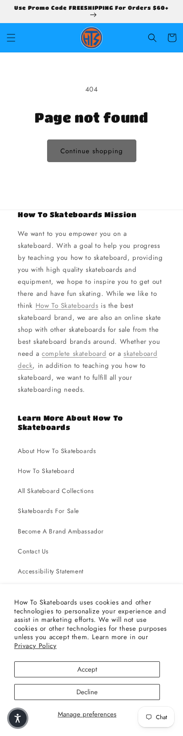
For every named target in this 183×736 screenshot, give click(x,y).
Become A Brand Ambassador (61, 531)
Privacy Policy (35, 646)
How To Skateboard (46, 470)
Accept (87, 669)
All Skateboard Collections (56, 490)
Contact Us (33, 551)
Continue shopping (91, 151)
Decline (87, 692)
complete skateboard (74, 353)
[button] (11, 38)
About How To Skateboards (57, 450)
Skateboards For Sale (48, 510)
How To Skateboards (67, 305)
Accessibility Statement (51, 571)
